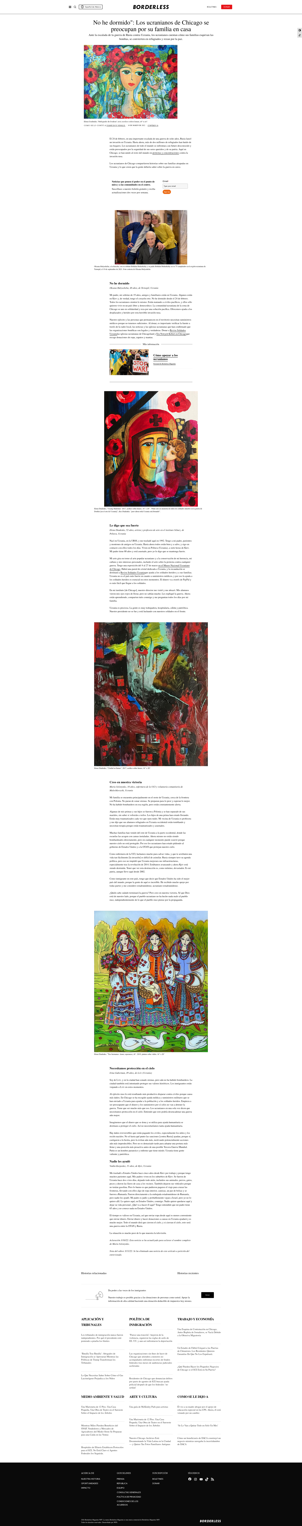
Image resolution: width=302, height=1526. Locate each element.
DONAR (155, 1483)
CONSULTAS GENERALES (129, 1492)
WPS (115, 1522)
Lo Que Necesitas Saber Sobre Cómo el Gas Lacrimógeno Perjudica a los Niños (102, 1377)
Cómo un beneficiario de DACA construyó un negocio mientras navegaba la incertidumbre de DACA (199, 1441)
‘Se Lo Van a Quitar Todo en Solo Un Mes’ (197, 1425)
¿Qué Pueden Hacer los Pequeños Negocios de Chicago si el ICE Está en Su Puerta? (198, 1368)
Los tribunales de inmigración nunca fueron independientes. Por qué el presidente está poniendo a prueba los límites (102, 1338)
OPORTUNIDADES (89, 1483)
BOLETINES (157, 1479)
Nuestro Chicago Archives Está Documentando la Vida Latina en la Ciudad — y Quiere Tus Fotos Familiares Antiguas (150, 1441)
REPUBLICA (122, 1483)
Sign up (167, 192)
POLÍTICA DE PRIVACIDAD (129, 1497)
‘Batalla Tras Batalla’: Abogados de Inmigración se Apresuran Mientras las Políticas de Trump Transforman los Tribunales (100, 1358)
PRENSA (120, 1479)
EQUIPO (120, 1488)
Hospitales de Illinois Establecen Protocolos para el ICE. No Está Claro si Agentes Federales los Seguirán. (102, 1450)
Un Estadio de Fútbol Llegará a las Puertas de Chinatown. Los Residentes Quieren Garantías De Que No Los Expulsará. (197, 1351)
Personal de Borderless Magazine (164, 364)
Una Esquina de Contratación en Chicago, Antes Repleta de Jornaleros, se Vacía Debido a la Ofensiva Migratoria (199, 1332)
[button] (207, 1295)
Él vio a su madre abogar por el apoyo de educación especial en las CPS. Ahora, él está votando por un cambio (199, 1409)
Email (166, 181)
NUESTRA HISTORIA (90, 1479)
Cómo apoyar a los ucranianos (165, 357)
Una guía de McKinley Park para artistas (148, 1406)
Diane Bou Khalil (116, 126)
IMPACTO (85, 1488)
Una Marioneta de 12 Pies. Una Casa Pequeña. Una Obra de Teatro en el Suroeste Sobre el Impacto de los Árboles (102, 1409)
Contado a (153, 126)
